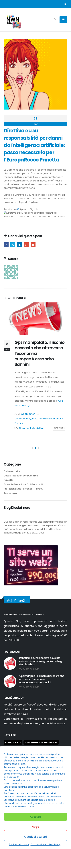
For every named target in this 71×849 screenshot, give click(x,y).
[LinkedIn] (64, 3)
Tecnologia (10, 493)
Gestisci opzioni (35, 837)
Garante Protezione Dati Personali (23, 484)
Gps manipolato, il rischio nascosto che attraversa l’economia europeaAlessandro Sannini (41, 679)
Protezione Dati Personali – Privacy (23, 488)
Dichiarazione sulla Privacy (45, 844)
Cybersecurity (23, 418)
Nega (35, 827)
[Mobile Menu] (63, 19)
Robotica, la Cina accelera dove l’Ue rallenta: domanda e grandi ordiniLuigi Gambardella (40, 661)
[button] (55, 19)
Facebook (6, 244)
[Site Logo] (13, 20)
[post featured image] (35, 318)
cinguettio (12, 244)
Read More (10, 209)
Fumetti (8, 480)
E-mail (33, 244)
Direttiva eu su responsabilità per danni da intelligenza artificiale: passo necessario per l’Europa (35, 196)
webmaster (28, 413)
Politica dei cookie (19, 844)
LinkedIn (19, 244)
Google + (26, 244)
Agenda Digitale (28, 202)
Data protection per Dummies (21, 475)
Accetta (35, 817)
